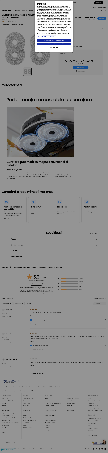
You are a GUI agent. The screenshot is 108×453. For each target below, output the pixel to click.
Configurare (54, 47)
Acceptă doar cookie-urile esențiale (54, 44)
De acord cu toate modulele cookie (54, 40)
